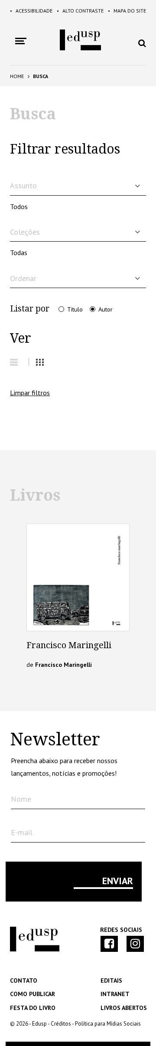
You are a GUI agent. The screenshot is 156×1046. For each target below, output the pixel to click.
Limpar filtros (30, 392)
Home (17, 76)
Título (75, 309)
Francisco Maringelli (68, 645)
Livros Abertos (124, 1008)
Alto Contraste (80, 10)
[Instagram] (135, 944)
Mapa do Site (127, 10)
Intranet (115, 994)
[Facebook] (109, 944)
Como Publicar (32, 994)
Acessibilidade (31, 10)
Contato (23, 980)
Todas (18, 252)
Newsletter (55, 740)
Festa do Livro (32, 1008)
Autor (105, 309)
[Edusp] (34, 949)
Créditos (61, 1023)
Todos (19, 206)
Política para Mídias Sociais (108, 1023)
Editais (111, 980)
